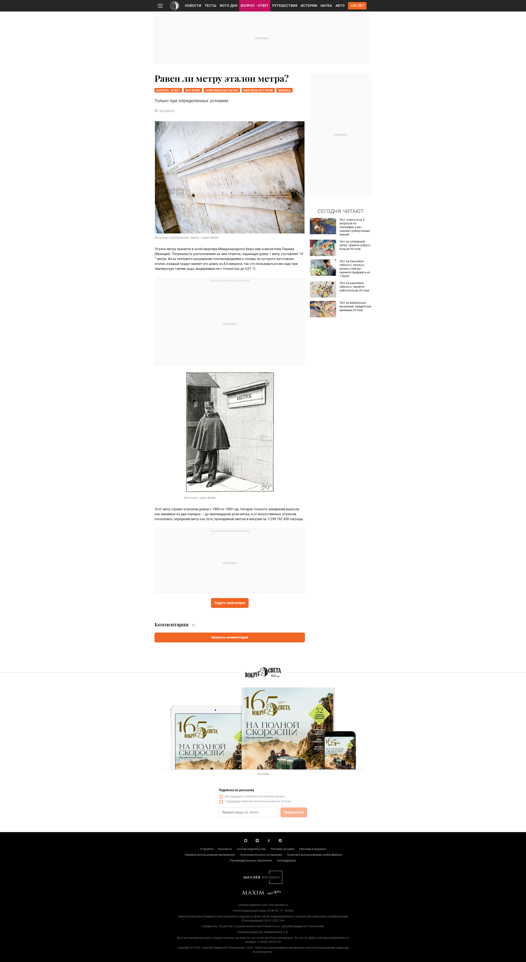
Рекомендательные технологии (251, 860)
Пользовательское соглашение (261, 854)
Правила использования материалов (210, 854)
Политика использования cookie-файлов (314, 854)
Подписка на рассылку (236, 790)
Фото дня (229, 6)
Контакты (225, 849)
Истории (309, 6)
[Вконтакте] (257, 840)
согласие (236, 796)
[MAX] (245, 840)
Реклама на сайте (282, 849)
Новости (193, 6)
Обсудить (167, 111)
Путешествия (285, 6)
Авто (340, 6)
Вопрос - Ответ (255, 6)
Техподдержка (286, 860)
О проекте (206, 849)
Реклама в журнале (312, 849)
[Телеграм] (280, 840)
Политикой (233, 801)
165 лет (357, 6)
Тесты (210, 6)
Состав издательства (251, 849)
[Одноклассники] (268, 840)
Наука (326, 6)
